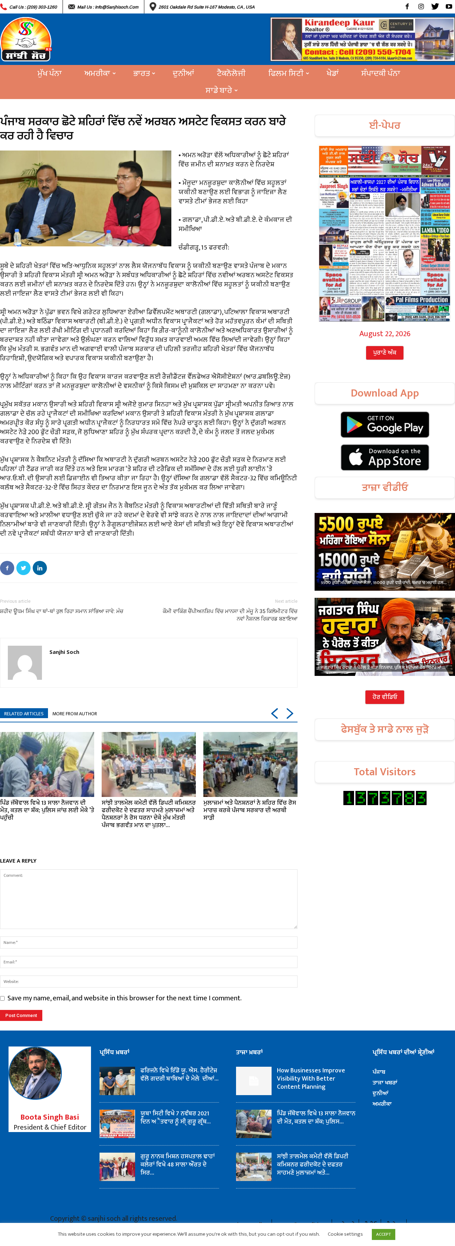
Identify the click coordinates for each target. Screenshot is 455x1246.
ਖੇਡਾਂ (333, 73)
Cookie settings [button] (345, 1234)
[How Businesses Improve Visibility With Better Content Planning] (254, 1081)
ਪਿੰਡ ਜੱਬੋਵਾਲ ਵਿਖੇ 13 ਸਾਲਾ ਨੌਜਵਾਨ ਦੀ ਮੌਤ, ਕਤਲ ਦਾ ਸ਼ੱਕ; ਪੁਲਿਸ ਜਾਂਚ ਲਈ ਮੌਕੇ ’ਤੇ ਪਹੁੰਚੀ (47, 810)
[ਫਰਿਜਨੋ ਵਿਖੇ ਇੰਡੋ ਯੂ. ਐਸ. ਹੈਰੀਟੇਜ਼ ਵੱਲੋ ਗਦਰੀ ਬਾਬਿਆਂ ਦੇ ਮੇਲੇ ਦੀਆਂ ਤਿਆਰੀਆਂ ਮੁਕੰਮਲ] (117, 1081)
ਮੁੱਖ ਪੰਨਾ (50, 73)
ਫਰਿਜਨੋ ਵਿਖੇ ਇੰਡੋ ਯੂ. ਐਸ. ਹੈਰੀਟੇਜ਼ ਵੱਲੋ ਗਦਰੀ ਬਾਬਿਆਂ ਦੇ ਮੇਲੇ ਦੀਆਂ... (179, 1074)
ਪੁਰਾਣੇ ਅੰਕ (384, 353)
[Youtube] (449, 6)
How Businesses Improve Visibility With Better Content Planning (311, 1078)
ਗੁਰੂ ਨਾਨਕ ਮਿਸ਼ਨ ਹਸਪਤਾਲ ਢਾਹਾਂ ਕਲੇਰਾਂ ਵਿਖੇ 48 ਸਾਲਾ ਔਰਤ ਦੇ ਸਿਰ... (177, 1164)
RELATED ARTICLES (24, 714)
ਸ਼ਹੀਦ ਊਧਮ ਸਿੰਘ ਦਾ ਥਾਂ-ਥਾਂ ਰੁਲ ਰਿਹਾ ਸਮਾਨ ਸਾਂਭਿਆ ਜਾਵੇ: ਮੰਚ (61, 611)
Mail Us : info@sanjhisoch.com (107, 7)
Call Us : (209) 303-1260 (33, 7)
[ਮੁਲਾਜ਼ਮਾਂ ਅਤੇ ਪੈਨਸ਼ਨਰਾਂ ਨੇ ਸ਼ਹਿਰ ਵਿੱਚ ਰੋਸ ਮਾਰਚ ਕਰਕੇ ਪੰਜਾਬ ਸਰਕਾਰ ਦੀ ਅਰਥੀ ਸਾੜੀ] (250, 764)
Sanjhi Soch (64, 651)
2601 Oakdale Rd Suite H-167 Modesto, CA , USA (207, 7)
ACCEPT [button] (383, 1234)
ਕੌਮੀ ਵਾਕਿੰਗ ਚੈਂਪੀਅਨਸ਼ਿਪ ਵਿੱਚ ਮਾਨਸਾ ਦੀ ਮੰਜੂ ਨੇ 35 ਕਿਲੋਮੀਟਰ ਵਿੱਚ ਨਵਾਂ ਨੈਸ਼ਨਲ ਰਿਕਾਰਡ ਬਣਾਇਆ (230, 615)
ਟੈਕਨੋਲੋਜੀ (231, 73)
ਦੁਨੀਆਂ (183, 73)
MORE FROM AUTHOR (74, 714)
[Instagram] (421, 6)
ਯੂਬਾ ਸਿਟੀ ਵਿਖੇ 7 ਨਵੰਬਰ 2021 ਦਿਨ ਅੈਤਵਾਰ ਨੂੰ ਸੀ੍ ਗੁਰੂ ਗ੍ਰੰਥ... (175, 1117)
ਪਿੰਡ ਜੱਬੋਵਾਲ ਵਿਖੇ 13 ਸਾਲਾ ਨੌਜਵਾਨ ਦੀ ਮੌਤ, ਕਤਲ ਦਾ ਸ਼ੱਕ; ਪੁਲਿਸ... (316, 1117)
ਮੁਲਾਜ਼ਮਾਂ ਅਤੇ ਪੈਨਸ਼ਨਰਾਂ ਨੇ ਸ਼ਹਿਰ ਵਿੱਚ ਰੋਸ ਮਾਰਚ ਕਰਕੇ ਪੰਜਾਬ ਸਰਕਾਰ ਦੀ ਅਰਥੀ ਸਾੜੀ (249, 810)
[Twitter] (435, 6)
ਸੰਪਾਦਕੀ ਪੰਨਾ (381, 73)
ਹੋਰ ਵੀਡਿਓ (385, 697)
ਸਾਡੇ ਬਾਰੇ (219, 90)
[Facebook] (407, 6)
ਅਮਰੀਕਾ (97, 73)
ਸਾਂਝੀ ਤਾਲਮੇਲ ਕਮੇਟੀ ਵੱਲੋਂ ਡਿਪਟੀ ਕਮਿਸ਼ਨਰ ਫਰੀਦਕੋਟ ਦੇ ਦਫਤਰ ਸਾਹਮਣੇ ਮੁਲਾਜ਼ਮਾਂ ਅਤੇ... (312, 1164)
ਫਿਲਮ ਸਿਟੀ (286, 73)
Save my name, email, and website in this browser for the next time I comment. (124, 998)
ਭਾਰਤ (141, 73)
